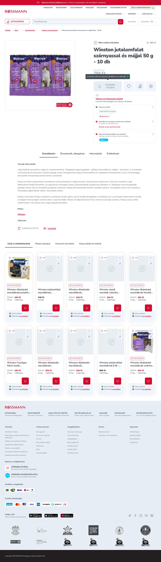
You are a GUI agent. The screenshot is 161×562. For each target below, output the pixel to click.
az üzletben (24, 316)
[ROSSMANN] (15, 407)
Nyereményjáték (41, 453)
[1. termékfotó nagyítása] (40, 75)
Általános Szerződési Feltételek (15, 441)
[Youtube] (146, 515)
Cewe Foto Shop (73, 435)
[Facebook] (135, 515)
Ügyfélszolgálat (135, 435)
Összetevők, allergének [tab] (72, 153)
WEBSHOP (48, 7)
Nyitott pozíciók (104, 432)
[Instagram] (140, 515)
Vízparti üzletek (72, 446)
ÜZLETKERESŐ (76, 7)
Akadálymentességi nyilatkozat (15, 455)
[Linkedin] (151, 515)
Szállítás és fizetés (11, 432)
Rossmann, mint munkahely (108, 435)
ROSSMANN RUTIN (118, 7)
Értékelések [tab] (113, 153)
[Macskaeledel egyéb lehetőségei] (37, 30)
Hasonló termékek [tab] (64, 243)
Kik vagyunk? (40, 432)
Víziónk (38, 439)
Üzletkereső (134, 442)
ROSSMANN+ (61, 7)
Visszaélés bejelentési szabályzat (16, 452)
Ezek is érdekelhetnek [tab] (19, 243)
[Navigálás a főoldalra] (16, 11)
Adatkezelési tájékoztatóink (14, 445)
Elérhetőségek (134, 432)
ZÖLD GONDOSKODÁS (140, 7)
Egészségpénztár (73, 442)
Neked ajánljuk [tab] (42, 243)
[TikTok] (129, 515)
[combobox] (74, 21)
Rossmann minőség (43, 435)
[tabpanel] (80, 196)
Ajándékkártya (72, 439)
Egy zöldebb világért (43, 442)
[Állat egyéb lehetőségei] (20, 30)
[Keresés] (120, 21)
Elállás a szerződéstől (12, 448)
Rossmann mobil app (74, 432)
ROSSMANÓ (102, 7)
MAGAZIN (90, 7)
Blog (37, 449)
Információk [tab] (95, 153)
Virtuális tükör (72, 449)
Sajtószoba (40, 446)
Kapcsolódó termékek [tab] (90, 243)
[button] (115, 14)
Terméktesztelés (72, 453)
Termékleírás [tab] (48, 153)
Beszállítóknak (135, 439)
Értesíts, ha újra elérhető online (109, 127)
